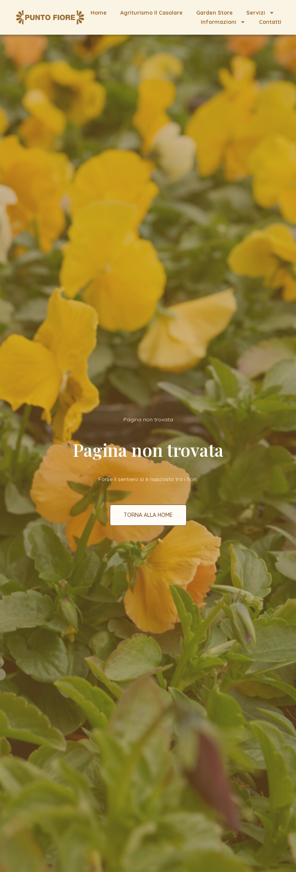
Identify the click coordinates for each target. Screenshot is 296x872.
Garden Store (214, 12)
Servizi (255, 12)
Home (99, 12)
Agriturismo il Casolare (151, 12)
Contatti (270, 21)
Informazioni (218, 21)
